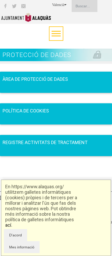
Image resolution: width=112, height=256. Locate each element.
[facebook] (5, 6)
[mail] (23, 6)
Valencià (58, 5)
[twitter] (14, 6)
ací (8, 225)
